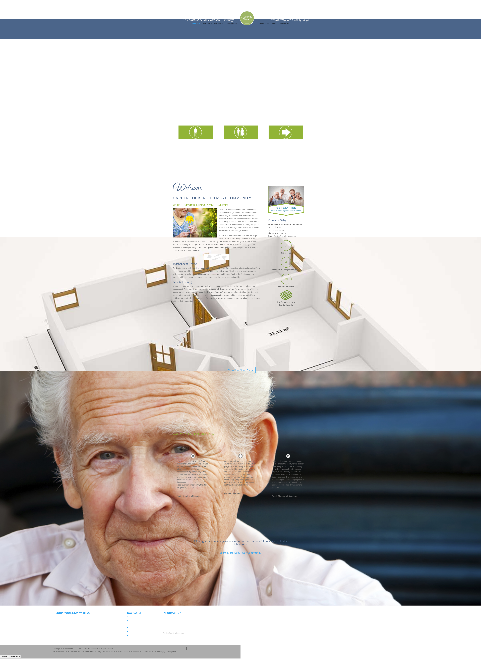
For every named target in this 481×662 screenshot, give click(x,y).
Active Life (261, 24)
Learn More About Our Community (240, 552)
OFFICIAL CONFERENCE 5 (10, 656)
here (174, 651)
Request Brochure (286, 286)
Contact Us (284, 24)
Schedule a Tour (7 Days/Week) (286, 269)
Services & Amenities (212, 24)
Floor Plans (137, 623)
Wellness (230, 24)
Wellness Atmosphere (137, 627)
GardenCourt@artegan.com (285, 236)
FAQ (274, 24)
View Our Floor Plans (240, 370)
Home (195, 24)
